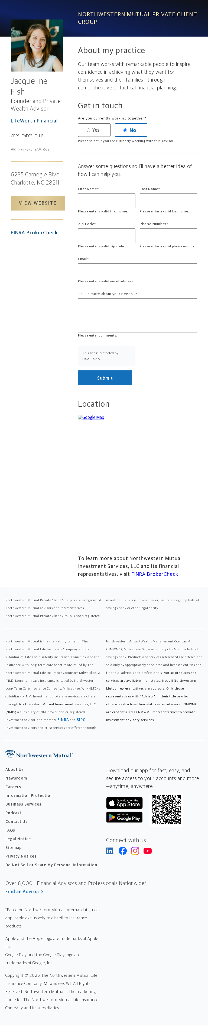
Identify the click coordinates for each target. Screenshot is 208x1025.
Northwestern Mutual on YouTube (148, 851)
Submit (105, 378)
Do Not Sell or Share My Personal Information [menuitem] (51, 865)
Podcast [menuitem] (13, 813)
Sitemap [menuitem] (13, 848)
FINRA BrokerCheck (34, 232)
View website (38, 203)
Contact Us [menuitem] (16, 822)
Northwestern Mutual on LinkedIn (110, 851)
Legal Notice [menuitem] (18, 839)
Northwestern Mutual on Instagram (135, 851)
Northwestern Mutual (39, 754)
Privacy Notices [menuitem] (21, 856)
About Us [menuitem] (14, 770)
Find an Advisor (22, 892)
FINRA (63, 720)
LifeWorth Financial (34, 121)
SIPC (81, 720)
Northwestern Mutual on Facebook (123, 851)
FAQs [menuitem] (10, 830)
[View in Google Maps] (137, 471)
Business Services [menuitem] (23, 804)
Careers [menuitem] (13, 787)
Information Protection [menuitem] (29, 796)
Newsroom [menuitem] (16, 778)
